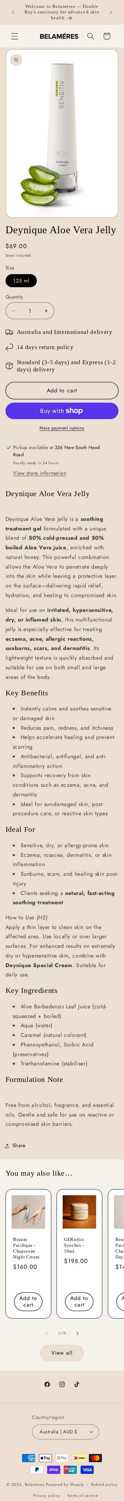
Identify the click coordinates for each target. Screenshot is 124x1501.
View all (62, 1353)
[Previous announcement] (13, 12)
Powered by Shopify (65, 1484)
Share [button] (19, 1145)
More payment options (62, 428)
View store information (40, 473)
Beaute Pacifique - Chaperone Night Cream (26, 1248)
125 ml (21, 280)
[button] (14, 36)
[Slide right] (77, 1333)
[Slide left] (46, 1333)
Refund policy (104, 1484)
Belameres (35, 1484)
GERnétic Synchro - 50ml (74, 1245)
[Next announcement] (110, 12)
